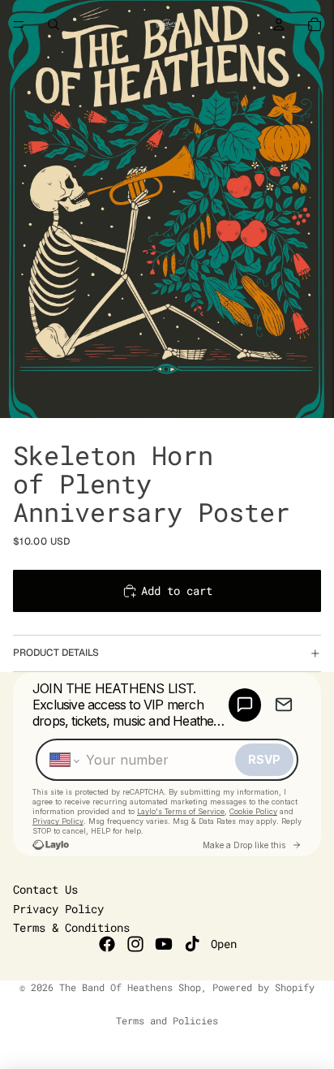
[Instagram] (135, 944)
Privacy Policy (58, 908)
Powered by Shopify (263, 987)
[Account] (279, 24)
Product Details (56, 652)
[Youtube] (163, 944)
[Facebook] (107, 944)
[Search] (53, 24)
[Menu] (18, 24)
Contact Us (45, 889)
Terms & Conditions (71, 927)
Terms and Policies (167, 1020)
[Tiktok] (192, 944)
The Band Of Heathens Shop (130, 987)
